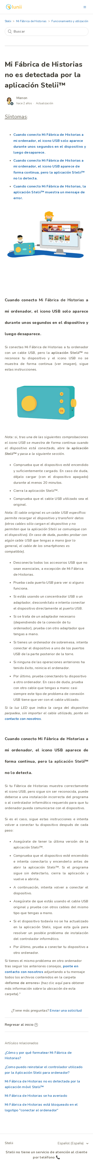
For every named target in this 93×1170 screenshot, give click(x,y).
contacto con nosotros (23, 718)
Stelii (8, 21)
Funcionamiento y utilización (69, 21)
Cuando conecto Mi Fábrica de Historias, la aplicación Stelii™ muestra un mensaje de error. (49, 192)
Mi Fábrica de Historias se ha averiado (36, 1095)
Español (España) (71, 1143)
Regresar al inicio (19, 1024)
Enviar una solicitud (66, 1010)
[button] (84, 7)
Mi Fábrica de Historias (31, 21)
